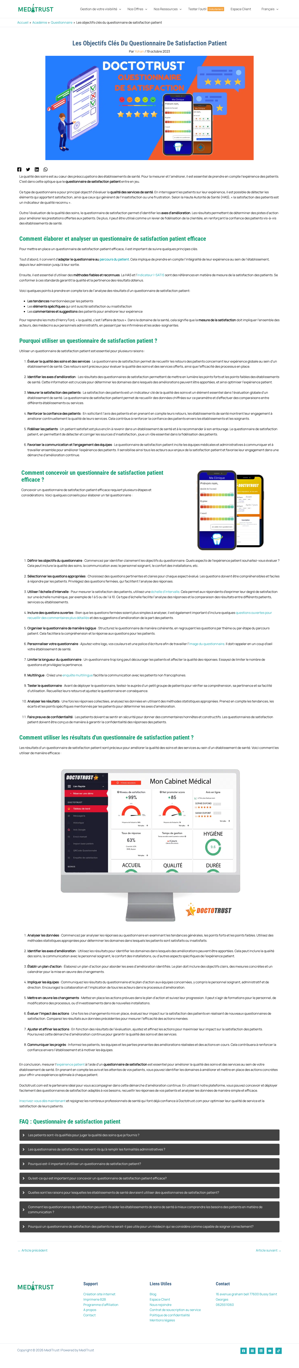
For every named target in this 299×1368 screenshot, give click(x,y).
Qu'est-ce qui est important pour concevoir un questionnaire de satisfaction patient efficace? (97, 1178)
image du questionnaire (206, 644)
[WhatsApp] (46, 169)
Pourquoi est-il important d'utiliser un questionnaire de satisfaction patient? (84, 1163)
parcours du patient (114, 259)
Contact (89, 1315)
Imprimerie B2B (94, 1299)
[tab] (149, 1135)
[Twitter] (28, 169)
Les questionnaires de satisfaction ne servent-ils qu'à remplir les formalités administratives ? (96, 1149)
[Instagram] (252, 1351)
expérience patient (71, 1064)
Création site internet (99, 1294)
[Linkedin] (37, 169)
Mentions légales (162, 1320)
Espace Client (160, 1299)
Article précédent (32, 1250)
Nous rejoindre (160, 1304)
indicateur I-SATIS (150, 275)
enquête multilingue (77, 675)
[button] (119, 9)
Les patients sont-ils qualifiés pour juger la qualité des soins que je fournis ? (83, 1135)
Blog (153, 1294)
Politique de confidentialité (170, 1315)
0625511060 (225, 1304)
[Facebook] (19, 169)
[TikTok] (278, 1351)
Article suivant (268, 1250)
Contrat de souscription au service (175, 1310)
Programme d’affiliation (100, 1304)
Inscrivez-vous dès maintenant (42, 1101)
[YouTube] (270, 1351)
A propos (89, 1310)
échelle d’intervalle (165, 591)
